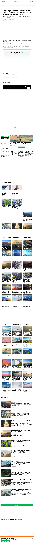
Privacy (31, 536)
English (15, 1)
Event (8, 4)
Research (5, 4)
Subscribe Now (5, 541)
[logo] (3, 1)
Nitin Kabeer (8, 19)
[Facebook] (15, 534)
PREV (4, 80)
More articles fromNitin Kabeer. (10, 74)
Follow (4, 40)
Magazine (14, 4)
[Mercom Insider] (5, 8)
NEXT (29, 80)
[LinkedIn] (18, 534)
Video (11, 4)
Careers (18, 536)
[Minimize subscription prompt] (32, 538)
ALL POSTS (17, 80)
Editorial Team (8, 536)
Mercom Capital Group (25, 536)
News (2, 4)
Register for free (17, 61)
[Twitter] (17, 534)
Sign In (22, 59)
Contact (14, 536)
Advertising (3, 536)
